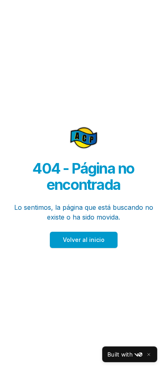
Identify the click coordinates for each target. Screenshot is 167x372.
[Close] (149, 354)
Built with (120, 354)
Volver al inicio (84, 239)
